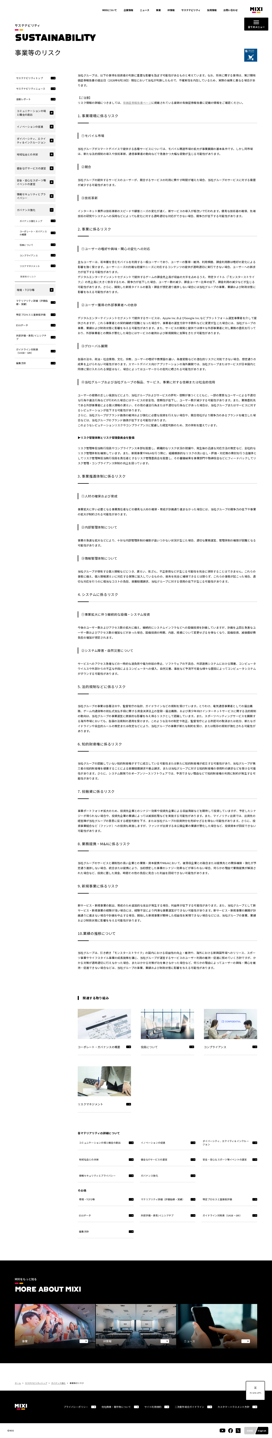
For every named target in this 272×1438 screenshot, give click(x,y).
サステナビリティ (190, 10)
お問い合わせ (230, 10)
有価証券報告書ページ (137, 103)
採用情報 (212, 10)
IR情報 (171, 10)
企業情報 (128, 10)
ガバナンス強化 (58, 1383)
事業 (158, 10)
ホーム (18, 1383)
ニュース (144, 10)
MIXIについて (109, 10)
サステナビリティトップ (36, 1383)
